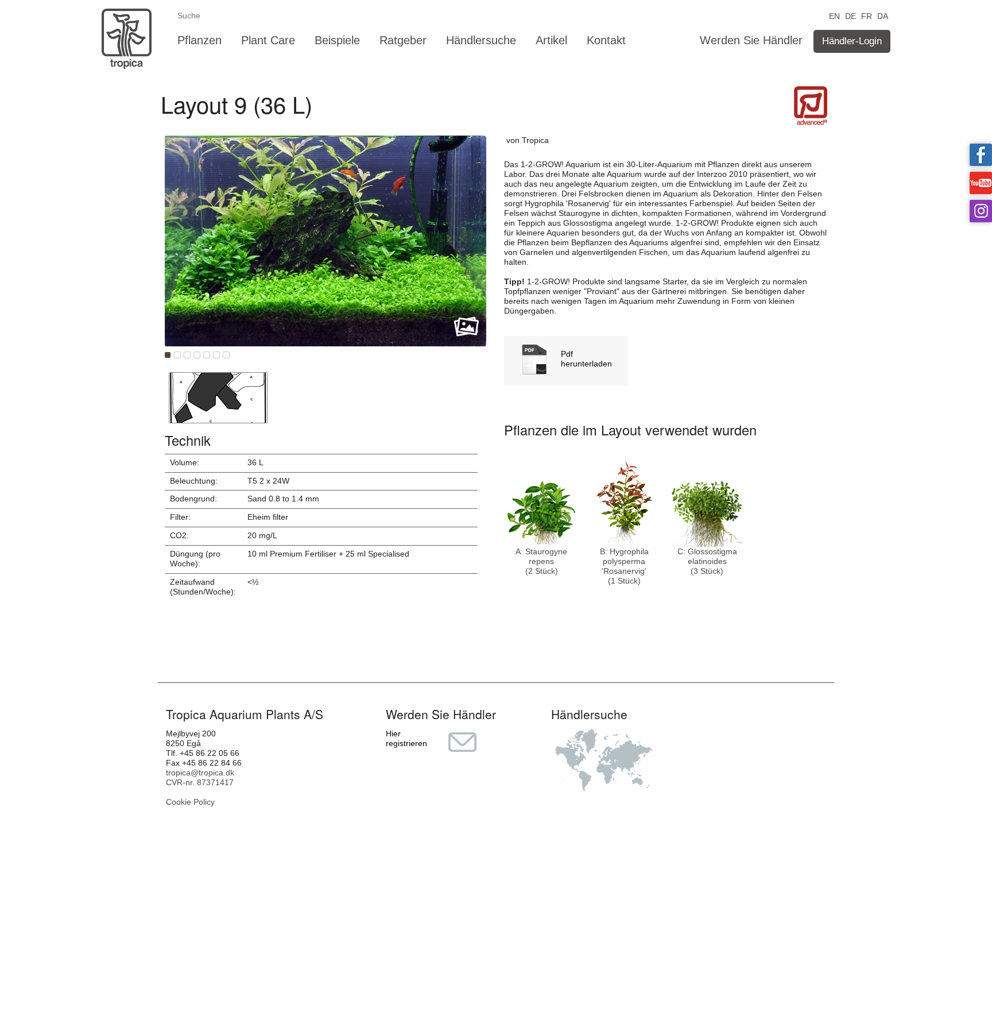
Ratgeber (403, 40)
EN (834, 15)
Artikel (551, 40)
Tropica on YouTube (981, 183)
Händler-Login (852, 41)
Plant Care (268, 40)
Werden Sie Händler (751, 40)
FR (866, 15)
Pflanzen (199, 40)
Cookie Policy (190, 801)
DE (850, 15)
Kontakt (606, 40)
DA (882, 15)
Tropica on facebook (981, 155)
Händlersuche (481, 40)
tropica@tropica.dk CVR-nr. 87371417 (200, 777)
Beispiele (337, 40)
